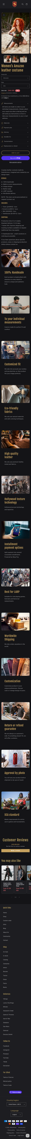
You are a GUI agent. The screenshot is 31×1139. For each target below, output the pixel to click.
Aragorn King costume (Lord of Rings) (20, 884)
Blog (4, 928)
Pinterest (6, 1054)
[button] (4, 4)
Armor (5, 967)
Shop (4, 916)
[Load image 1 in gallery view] (7, 59)
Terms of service (20, 1130)
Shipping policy (10, 1132)
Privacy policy (11, 1130)
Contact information (21, 1132)
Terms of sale (7, 1085)
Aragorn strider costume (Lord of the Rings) (7, 884)
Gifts (4, 924)
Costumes (6, 963)
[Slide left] (1, 59)
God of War (6, 1018)
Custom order (7, 920)
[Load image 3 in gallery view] (23, 59)
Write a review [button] (15, 850)
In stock (5, 956)
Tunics (5, 975)
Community (6, 936)
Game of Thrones (8, 1014)
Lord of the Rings (8, 1003)
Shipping (3, 93)
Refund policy (7, 1081)
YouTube (6, 1058)
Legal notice (21, 1135)
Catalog (5, 959)
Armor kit (4, 74)
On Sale (5, 952)
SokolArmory (13, 1127)
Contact (5, 940)
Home (5, 912)
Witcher (5, 1007)
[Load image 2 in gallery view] (15, 59)
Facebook (6, 1046)
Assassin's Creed (8, 1010)
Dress (5, 979)
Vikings (5, 999)
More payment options (15, 162)
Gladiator (6, 1022)
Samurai (5, 1030)
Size (2, 82)
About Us (6, 932)
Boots (5, 987)
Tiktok (5, 1062)
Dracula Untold (7, 1034)
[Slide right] (29, 59)
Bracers (5, 971)
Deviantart (6, 1065)
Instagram (6, 1050)
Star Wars (6, 1026)
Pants (5, 983)
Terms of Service (8, 1077)
